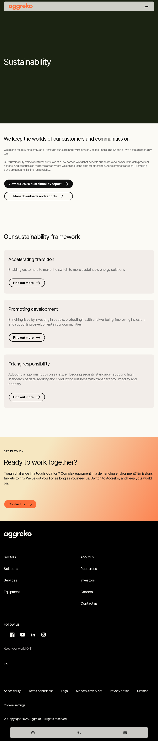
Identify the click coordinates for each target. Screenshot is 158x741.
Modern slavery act (89, 691)
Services (10, 580)
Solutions (11, 569)
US (6, 664)
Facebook (11, 635)
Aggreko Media (22, 635)
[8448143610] (79, 732)
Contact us (89, 603)
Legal (64, 691)
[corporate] (21, 6)
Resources (89, 569)
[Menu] (146, 6)
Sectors (10, 557)
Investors (88, 580)
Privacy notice (119, 691)
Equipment (12, 592)
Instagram (42, 635)
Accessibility (12, 691)
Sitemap (142, 691)
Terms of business (40, 691)
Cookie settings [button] (14, 705)
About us (87, 557)
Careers (87, 592)
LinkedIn (32, 635)
